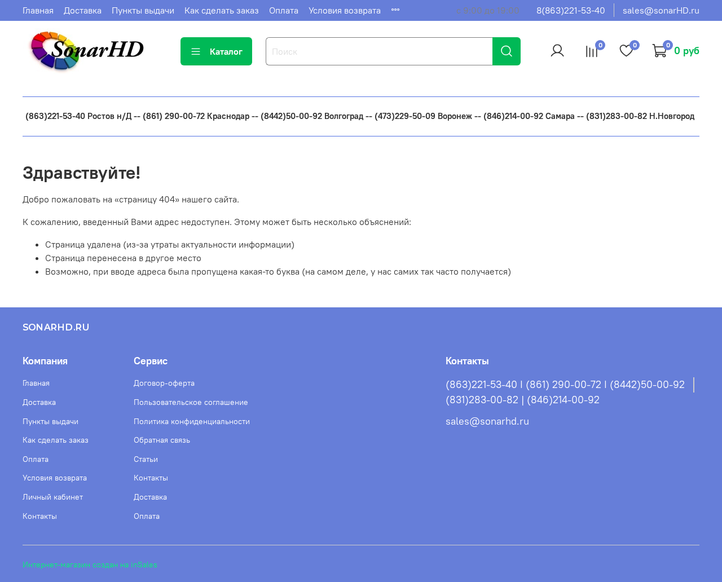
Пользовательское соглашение (191, 402)
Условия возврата (345, 10)
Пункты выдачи (143, 10)
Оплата (283, 10)
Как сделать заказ (221, 10)
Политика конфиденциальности (192, 421)
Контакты (40, 516)
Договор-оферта (164, 383)
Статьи (146, 459)
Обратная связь (162, 440)
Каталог (226, 51)
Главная (38, 10)
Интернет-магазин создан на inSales (90, 564)
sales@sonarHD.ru (661, 10)
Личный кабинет (53, 497)
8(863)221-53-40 (570, 10)
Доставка (83, 10)
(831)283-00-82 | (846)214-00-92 (523, 400)
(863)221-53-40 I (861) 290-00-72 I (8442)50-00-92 (565, 384)
